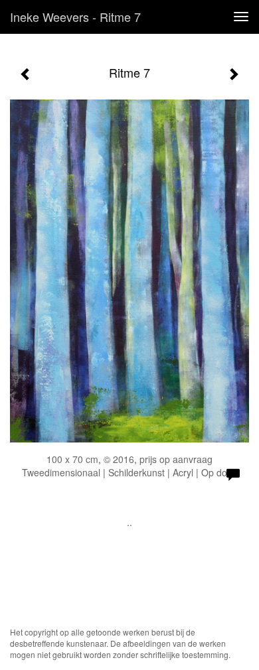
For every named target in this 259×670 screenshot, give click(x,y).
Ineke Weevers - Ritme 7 (75, 16)
